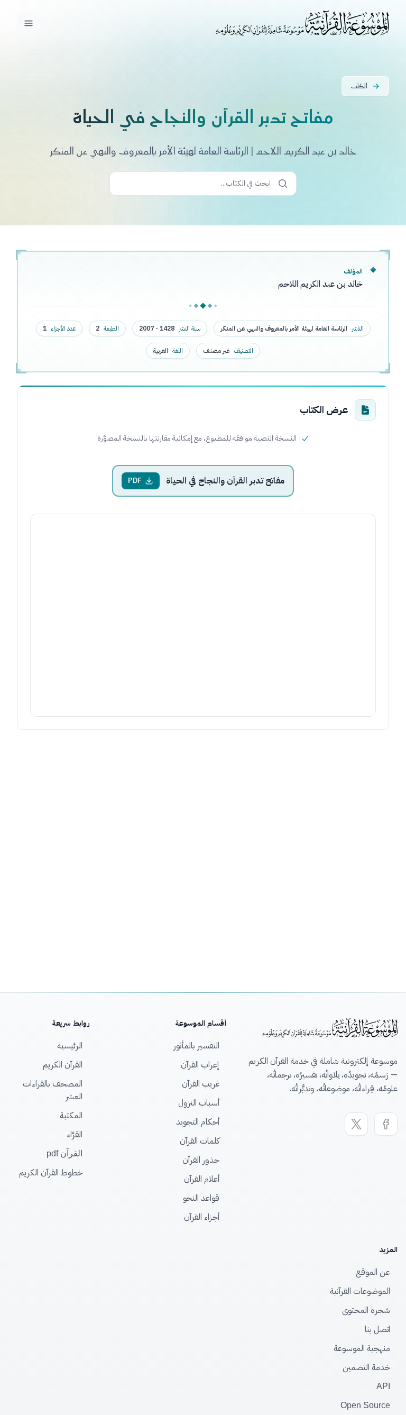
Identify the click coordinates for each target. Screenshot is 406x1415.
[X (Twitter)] (356, 1124)
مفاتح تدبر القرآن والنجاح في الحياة (225, 480)
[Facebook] (386, 1124)
